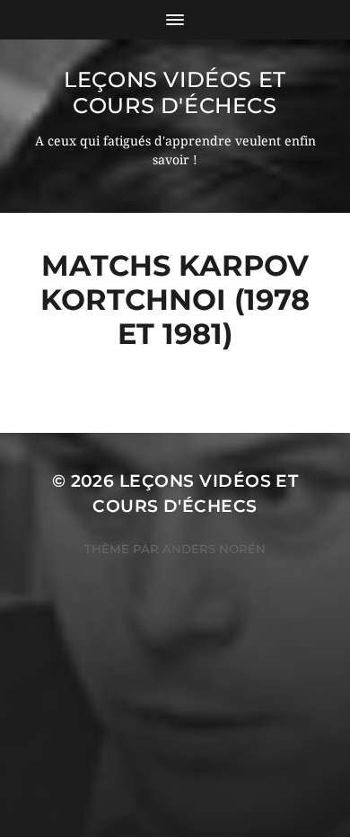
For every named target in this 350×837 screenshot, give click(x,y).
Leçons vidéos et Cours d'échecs (175, 92)
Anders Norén (214, 549)
